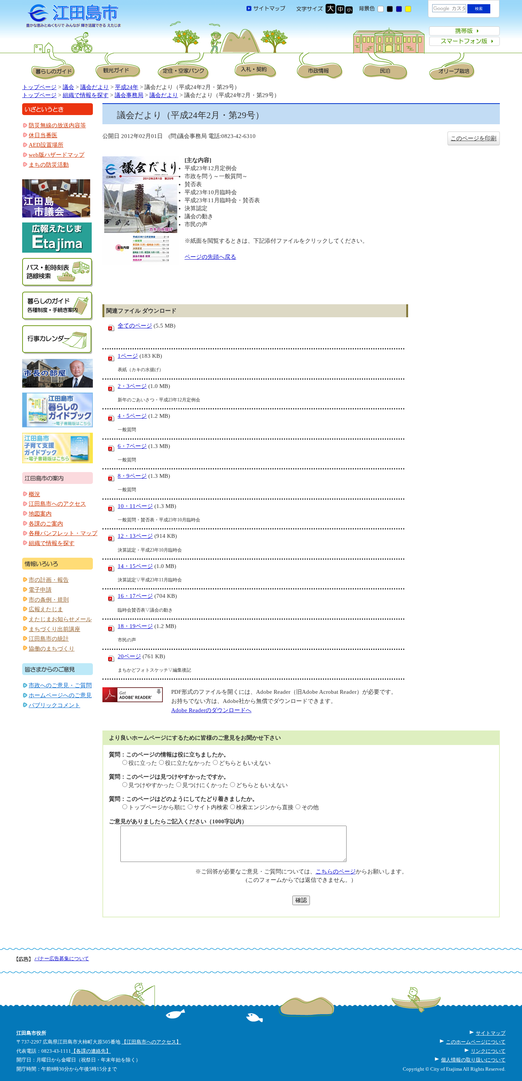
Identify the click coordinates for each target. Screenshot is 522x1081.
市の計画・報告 (49, 580)
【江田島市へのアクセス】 (151, 1042)
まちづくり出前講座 (54, 629)
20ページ (129, 656)
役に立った (142, 763)
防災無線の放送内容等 (57, 125)
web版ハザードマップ (56, 155)
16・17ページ (135, 596)
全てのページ (135, 326)
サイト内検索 (211, 807)
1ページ (128, 356)
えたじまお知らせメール (60, 619)
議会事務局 (129, 95)
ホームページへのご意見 (60, 695)
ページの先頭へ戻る (210, 257)
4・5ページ (132, 416)
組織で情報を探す (86, 95)
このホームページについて (476, 1042)
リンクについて (488, 1051)
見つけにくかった (205, 785)
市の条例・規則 (49, 600)
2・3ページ (132, 386)
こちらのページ (336, 871)
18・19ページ (135, 626)
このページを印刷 (473, 138)
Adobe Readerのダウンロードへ (211, 710)
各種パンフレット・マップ (63, 533)
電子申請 (40, 590)
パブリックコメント (54, 705)
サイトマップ (491, 1033)
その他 (310, 807)
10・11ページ (135, 506)
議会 (68, 87)
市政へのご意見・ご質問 (60, 685)
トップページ (39, 87)
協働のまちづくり (52, 649)
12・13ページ (135, 536)
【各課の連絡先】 (91, 1051)
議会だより (94, 87)
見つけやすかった (151, 785)
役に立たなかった (188, 763)
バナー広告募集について (61, 958)
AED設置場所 (46, 145)
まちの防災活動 (49, 165)
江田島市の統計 (49, 639)
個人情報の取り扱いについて (473, 1060)
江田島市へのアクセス (57, 504)
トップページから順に (157, 807)
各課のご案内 (46, 524)
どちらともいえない (245, 763)
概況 (34, 494)
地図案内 (40, 514)
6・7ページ (132, 446)
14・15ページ (135, 566)
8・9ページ (132, 476)
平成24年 (126, 87)
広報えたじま (46, 609)
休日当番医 (43, 135)
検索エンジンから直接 (264, 807)
